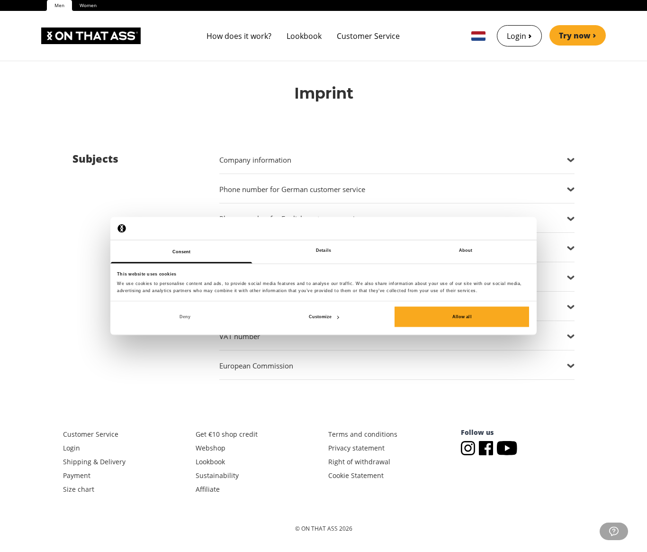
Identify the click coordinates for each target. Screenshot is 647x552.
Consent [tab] (181, 251)
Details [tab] (323, 250)
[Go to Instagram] (470, 447)
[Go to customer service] (614, 531)
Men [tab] (59, 5)
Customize (320, 316)
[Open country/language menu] (478, 36)
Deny (185, 316)
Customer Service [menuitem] (368, 36)
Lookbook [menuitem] (304, 36)
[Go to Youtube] (507, 447)
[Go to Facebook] (488, 447)
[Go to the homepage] (91, 36)
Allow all (462, 316)
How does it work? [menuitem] (239, 36)
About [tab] (466, 250)
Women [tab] (88, 5)
